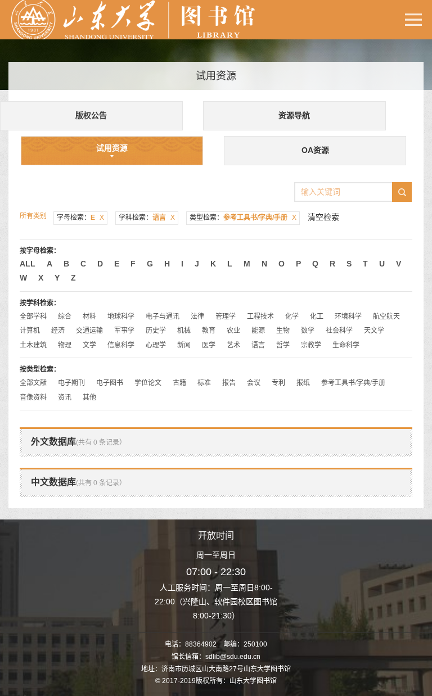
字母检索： (80, 218)
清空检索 (323, 217)
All (27, 263)
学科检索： (147, 218)
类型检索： (243, 218)
